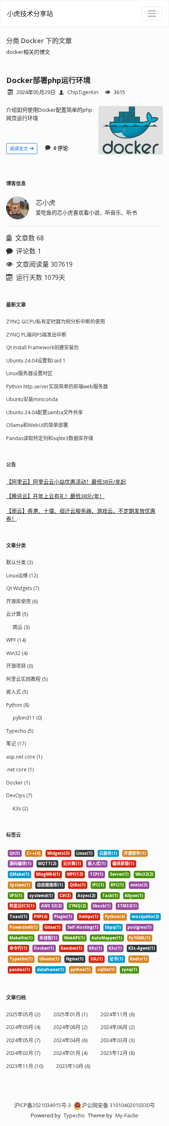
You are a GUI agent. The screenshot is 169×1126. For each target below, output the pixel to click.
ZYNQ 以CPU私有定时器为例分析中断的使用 (55, 321)
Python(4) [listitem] (115, 916)
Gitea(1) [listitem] (52, 927)
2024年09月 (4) (23, 1027)
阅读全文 (19, 148)
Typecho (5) (19, 730)
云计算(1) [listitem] (72, 863)
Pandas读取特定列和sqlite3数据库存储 (49, 438)
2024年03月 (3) (117, 1040)
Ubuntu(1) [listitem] (49, 959)
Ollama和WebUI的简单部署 (37, 425)
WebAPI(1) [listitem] (74, 938)
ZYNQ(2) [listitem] (77, 906)
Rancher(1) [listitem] (71, 948)
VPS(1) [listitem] (16, 895)
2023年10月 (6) (73, 1066)
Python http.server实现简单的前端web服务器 (57, 386)
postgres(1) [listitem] (140, 927)
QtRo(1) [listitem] (78, 885)
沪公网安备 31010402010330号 (118, 1105)
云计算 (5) (17, 614)
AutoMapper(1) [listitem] (106, 938)
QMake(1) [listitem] (19, 874)
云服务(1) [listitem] (108, 853)
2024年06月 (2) (117, 1027)
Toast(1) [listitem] (18, 916)
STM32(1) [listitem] (127, 906)
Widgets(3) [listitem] (58, 853)
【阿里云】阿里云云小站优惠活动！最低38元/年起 (66, 481)
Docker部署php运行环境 (48, 80)
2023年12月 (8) (117, 1053)
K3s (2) (20, 808)
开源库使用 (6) (22, 601)
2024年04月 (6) (70, 1040)
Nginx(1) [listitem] (75, 959)
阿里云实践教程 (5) (27, 679)
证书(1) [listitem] (116, 959)
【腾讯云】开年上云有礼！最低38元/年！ (55, 496)
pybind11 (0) (27, 717)
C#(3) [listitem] (65, 895)
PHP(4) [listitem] (41, 916)
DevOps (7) (19, 795)
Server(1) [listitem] (119, 874)
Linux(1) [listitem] (84, 853)
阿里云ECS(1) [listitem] (21, 906)
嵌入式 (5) (17, 691)
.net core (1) (20, 769)
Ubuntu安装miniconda (32, 399)
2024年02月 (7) (23, 1053)
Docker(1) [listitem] (44, 948)
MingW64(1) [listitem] (48, 874)
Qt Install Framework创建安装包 (42, 347)
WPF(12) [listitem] (75, 874)
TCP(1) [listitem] (96, 874)
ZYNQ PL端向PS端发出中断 (36, 334)
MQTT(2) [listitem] (47, 863)
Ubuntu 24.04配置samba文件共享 (44, 412)
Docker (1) (18, 782)
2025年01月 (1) (70, 1014)
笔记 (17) (16, 743)
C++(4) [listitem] (34, 853)
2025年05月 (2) (23, 1014)
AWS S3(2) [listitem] (51, 906)
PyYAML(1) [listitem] (140, 938)
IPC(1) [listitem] (98, 885)
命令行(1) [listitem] (18, 948)
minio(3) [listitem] (139, 885)
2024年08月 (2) (70, 1027)
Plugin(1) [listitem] (63, 916)
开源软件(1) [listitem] (135, 853)
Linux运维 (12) (22, 575)
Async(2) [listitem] (87, 895)
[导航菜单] (152, 14)
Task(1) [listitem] (110, 895)
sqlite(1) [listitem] (106, 969)
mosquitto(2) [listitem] (145, 916)
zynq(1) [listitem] (129, 969)
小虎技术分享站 (30, 13)
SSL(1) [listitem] (96, 959)
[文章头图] (130, 130)
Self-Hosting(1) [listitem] (82, 927)
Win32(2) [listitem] (144, 874)
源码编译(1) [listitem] (20, 863)
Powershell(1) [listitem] (23, 927)
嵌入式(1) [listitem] (97, 863)
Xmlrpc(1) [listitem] (88, 916)
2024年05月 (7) (23, 1040)
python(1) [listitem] (81, 969)
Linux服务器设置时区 (29, 373)
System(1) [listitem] (19, 885)
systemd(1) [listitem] (41, 895)
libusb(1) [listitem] (102, 906)
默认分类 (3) (19, 562)
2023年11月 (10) (24, 1066)
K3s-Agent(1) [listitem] (141, 948)
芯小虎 (45, 202)
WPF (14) (16, 640)
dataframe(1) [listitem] (50, 969)
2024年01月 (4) (70, 1053)
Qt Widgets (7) (22, 588)
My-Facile (126, 1115)
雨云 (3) (21, 627)
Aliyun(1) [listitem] (134, 895)
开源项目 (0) (19, 665)
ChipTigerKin (82, 92)
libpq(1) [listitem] (113, 927)
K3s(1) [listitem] (115, 948)
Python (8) (17, 704)
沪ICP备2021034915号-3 (42, 1105)
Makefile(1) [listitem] (21, 938)
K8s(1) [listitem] (95, 948)
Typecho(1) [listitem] (21, 959)
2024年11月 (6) (117, 1014)
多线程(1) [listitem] (48, 938)
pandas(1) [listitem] (19, 969)
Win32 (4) (16, 653)
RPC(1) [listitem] (117, 885)
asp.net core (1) (24, 756)
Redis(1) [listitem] (138, 959)
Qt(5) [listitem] (14, 853)
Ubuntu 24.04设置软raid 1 (36, 360)
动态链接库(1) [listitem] (50, 885)
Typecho (74, 1115)
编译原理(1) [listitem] (123, 863)
